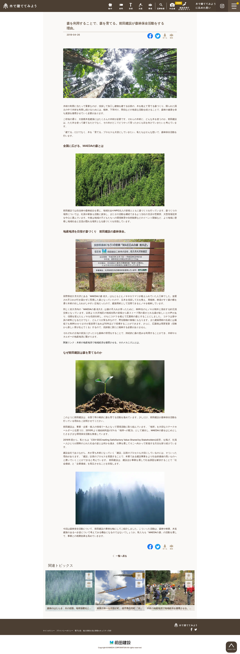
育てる (165, 38)
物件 (138, 586)
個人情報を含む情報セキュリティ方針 (97, 631)
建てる (139, 578)
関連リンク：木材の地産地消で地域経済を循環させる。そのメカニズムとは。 (102, 342)
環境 (171, 38)
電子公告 (78, 631)
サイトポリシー (49, 631)
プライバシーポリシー (64, 631)
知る (88, 578)
